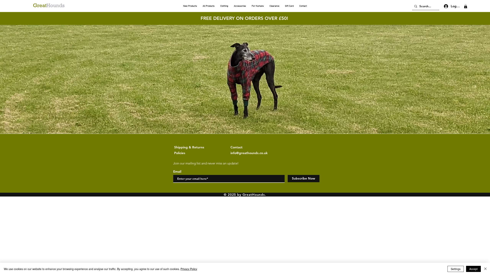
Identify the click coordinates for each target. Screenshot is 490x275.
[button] (465, 6)
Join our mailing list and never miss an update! (205, 163)
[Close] (485, 269)
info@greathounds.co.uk (249, 153)
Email (177, 171)
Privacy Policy (188, 269)
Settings (456, 269)
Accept (473, 269)
